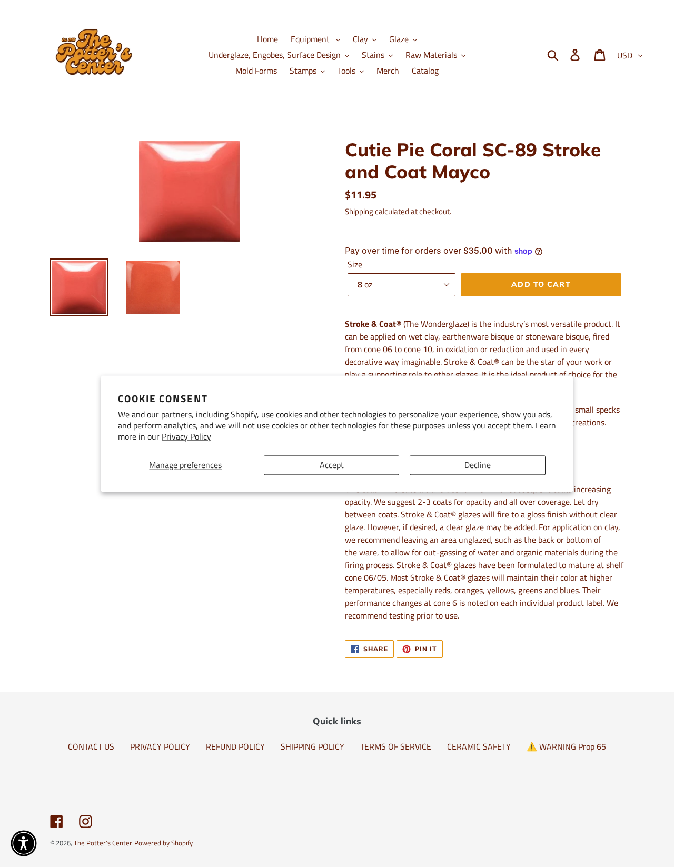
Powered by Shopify (163, 843)
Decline (477, 465)
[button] (24, 843)
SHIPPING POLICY (312, 746)
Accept (332, 465)
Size (355, 264)
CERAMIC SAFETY (479, 746)
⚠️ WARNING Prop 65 (566, 746)
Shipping (359, 211)
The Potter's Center (103, 843)
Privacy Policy (186, 436)
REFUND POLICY (235, 746)
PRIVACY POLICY (160, 746)
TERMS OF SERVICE (395, 746)
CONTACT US (91, 746)
